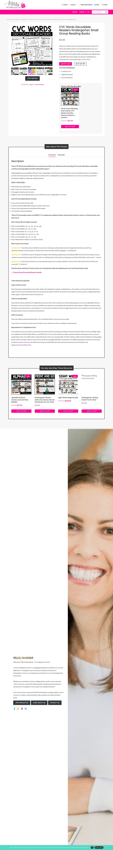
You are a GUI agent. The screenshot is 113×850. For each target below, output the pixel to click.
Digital (31, 84)
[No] (111, 847)
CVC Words (24, 84)
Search (106, 12)
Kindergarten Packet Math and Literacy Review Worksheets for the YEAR (45, 400)
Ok (92, 847)
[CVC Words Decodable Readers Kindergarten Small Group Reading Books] (31, 45)
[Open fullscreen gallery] (50, 65)
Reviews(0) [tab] (61, 155)
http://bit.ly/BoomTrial (23, 345)
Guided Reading (39, 84)
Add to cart (65, 64)
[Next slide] (51, 71)
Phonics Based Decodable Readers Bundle (27, 272)
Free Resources (86, 5)
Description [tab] (52, 155)
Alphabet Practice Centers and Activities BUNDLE (19, 400)
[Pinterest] (21, 709)
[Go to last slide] (12, 71)
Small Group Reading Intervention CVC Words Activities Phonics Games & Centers (69, 113)
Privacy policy (99, 847)
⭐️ (12, 272)
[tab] (29, 64)
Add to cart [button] (70, 126)
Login (105, 5)
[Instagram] (18, 709)
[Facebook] (14, 709)
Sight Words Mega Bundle (68, 397)
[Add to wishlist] (54, 25)
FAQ (97, 5)
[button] (15, 71)
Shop (66, 5)
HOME (74, 12)
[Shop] (25, 709)
